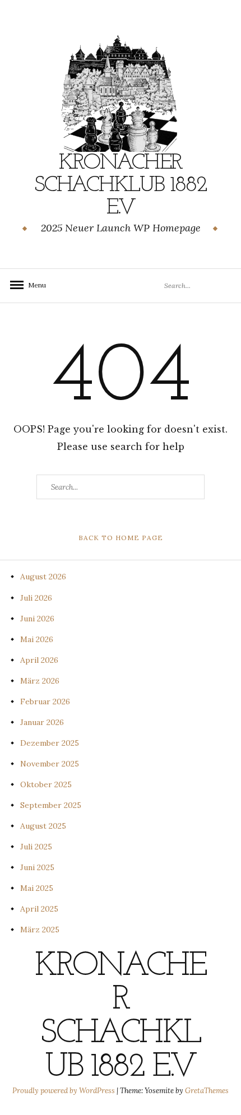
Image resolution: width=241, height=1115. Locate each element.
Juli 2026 (36, 598)
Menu (33, 285)
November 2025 (49, 764)
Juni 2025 (37, 867)
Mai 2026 (36, 639)
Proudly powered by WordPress (64, 1090)
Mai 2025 (36, 888)
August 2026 (43, 577)
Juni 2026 (37, 619)
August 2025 (43, 826)
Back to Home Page (120, 537)
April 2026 (39, 660)
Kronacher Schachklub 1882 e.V (120, 185)
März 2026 (39, 681)
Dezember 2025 (49, 743)
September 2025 (50, 805)
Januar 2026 (42, 722)
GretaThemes (207, 1090)
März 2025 (39, 929)
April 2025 (39, 909)
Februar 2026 (45, 701)
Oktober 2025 (46, 784)
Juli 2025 (36, 847)
